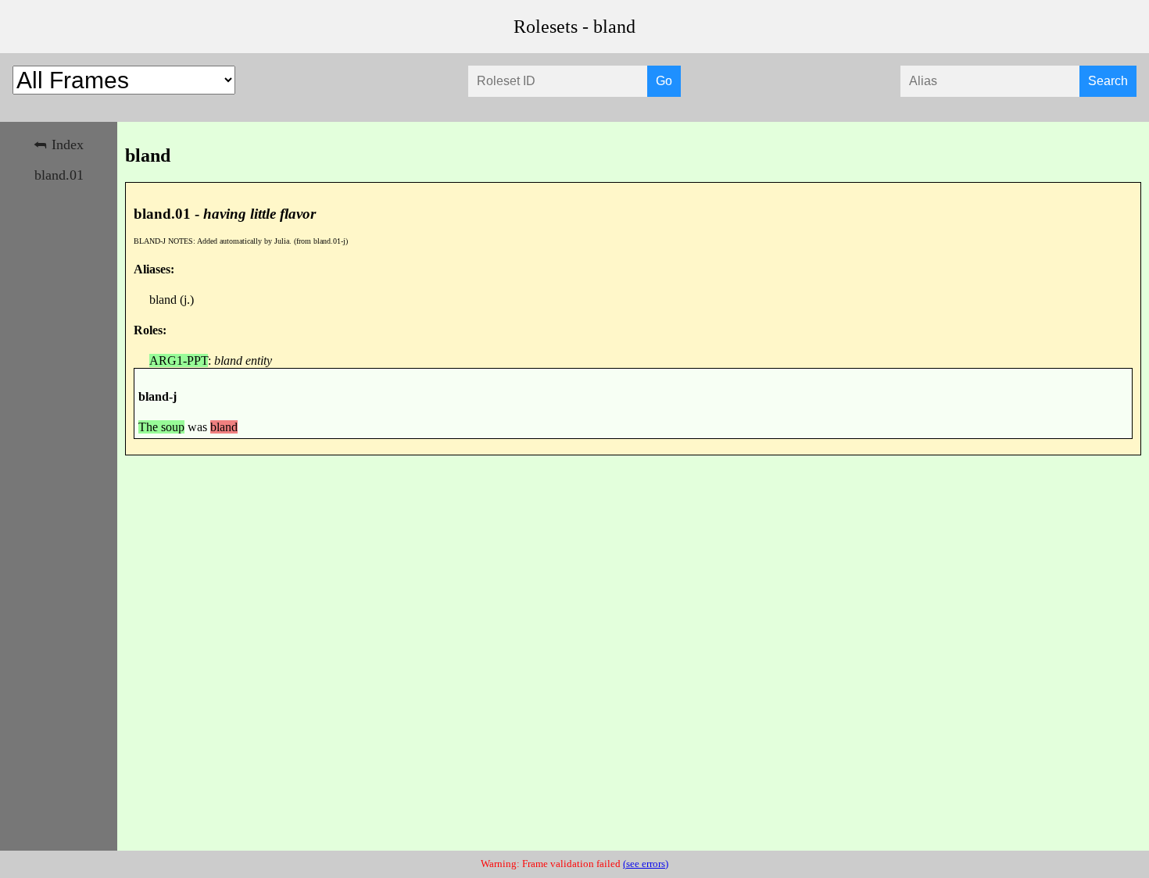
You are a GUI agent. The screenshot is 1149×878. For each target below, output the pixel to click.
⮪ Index (59, 144)
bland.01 (59, 175)
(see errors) (645, 863)
